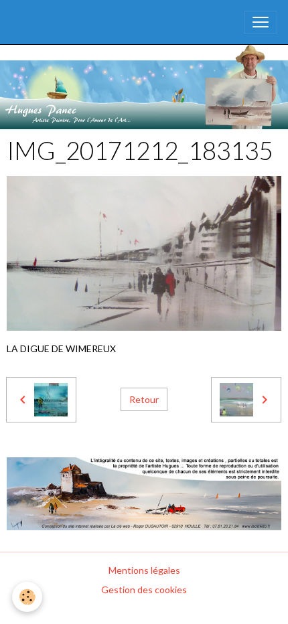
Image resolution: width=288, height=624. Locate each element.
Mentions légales (144, 570)
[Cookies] (27, 597)
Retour (144, 399)
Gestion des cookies (144, 589)
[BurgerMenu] (260, 22)
